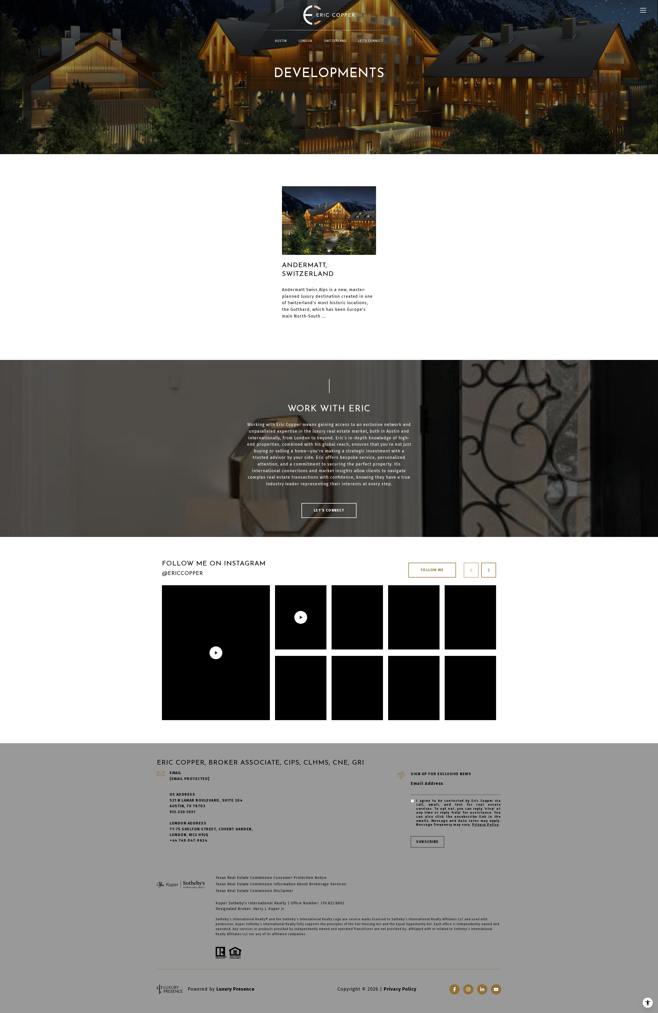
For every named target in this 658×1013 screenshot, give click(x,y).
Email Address (427, 783)
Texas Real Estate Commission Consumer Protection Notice (271, 878)
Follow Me (432, 570)
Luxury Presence (235, 989)
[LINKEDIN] (482, 989)
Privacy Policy (485, 824)
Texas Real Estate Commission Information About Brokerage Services (281, 884)
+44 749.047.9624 (188, 840)
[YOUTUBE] (496, 989)
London (305, 41)
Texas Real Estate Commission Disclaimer (254, 891)
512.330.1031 (182, 812)
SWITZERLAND (335, 41)
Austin (281, 41)
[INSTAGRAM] (468, 989)
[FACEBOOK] (454, 989)
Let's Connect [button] (329, 510)
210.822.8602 (332, 903)
